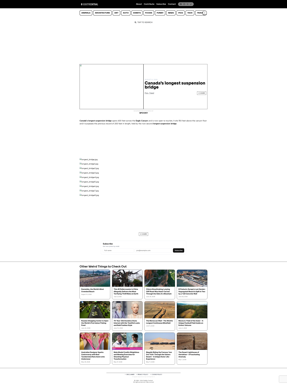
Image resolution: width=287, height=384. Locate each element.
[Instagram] (184, 4)
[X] (187, 4)
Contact (172, 4)
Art (116, 13)
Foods (148, 13)
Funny (160, 13)
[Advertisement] (143, 42)
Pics (180, 13)
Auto (126, 13)
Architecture (102, 13)
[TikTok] (191, 4)
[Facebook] (181, 4)
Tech (189, 13)
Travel (200, 13)
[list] (143, 13)
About (139, 4)
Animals (85, 13)
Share (202, 93)
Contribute (149, 4)
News (171, 13)
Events (137, 13)
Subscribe (161, 4)
